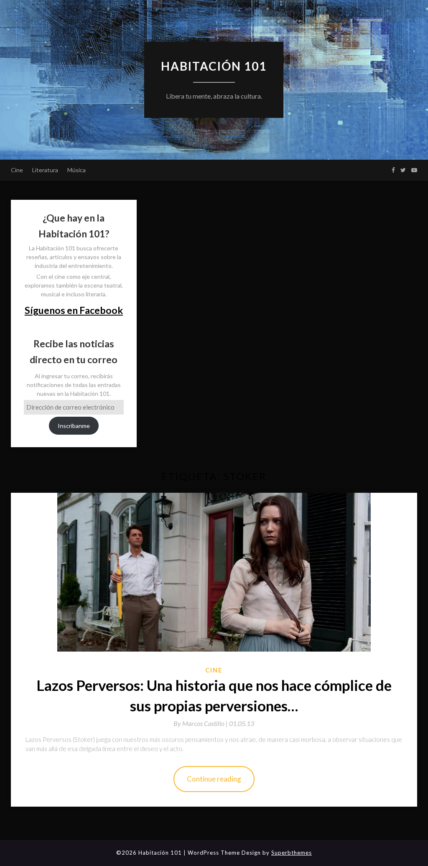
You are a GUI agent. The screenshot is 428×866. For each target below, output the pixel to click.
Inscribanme (74, 425)
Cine (17, 169)
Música (76, 169)
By (201, 723)
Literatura (45, 169)
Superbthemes (291, 852)
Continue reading (214, 778)
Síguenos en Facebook (74, 310)
